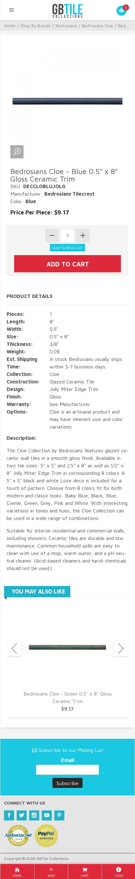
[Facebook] (9, 815)
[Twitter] (22, 815)
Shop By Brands (35, 25)
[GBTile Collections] (67, 10)
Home (9, 25)
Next (120, 648)
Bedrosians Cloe (97, 25)
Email (67, 760)
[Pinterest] (59, 815)
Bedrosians (66, 25)
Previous (14, 648)
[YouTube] (47, 815)
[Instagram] (34, 815)
